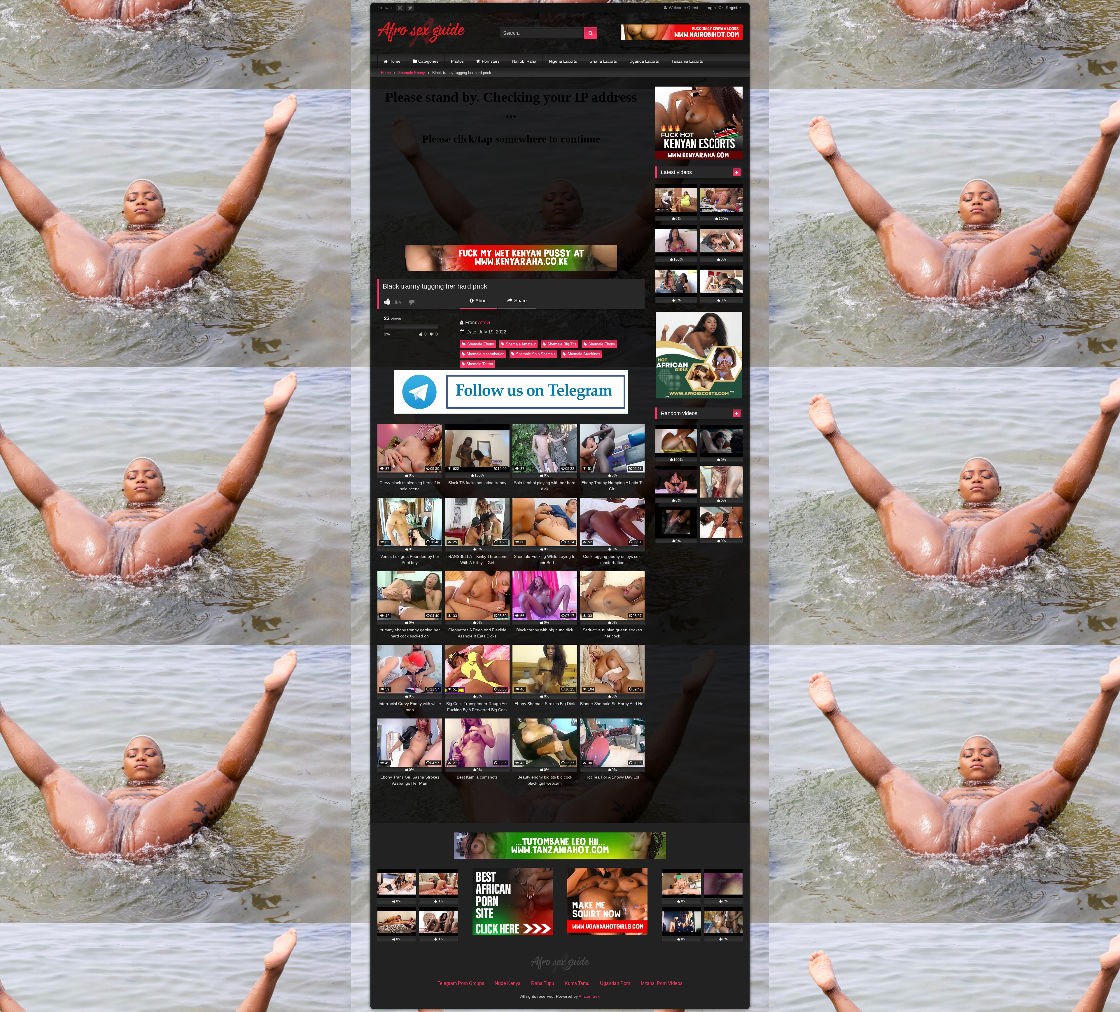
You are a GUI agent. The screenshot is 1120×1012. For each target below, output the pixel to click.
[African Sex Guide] (421, 33)
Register (733, 7)
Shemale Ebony (411, 73)
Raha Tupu (542, 983)
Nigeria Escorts (563, 61)
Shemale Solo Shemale (536, 354)
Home (394, 61)
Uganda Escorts (644, 61)
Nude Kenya (508, 983)
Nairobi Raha (524, 61)
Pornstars (491, 61)
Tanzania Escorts (687, 61)
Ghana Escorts (603, 61)
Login (711, 7)
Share (520, 300)
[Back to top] (1102, 994)
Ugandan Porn (615, 983)
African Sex (589, 996)
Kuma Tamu (577, 983)
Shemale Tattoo (479, 364)
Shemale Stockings (583, 354)
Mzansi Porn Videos (661, 983)
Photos (457, 61)
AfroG (484, 322)
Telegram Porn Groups (461, 983)
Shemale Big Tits (562, 344)
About (481, 300)
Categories (428, 61)
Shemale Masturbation (485, 354)
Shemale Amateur (521, 344)
